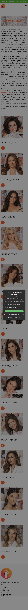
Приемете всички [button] (14, 311)
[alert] (14, 305)
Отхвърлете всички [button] (14, 314)
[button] (14, 305)
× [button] (23, 291)
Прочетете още (16, 304)
